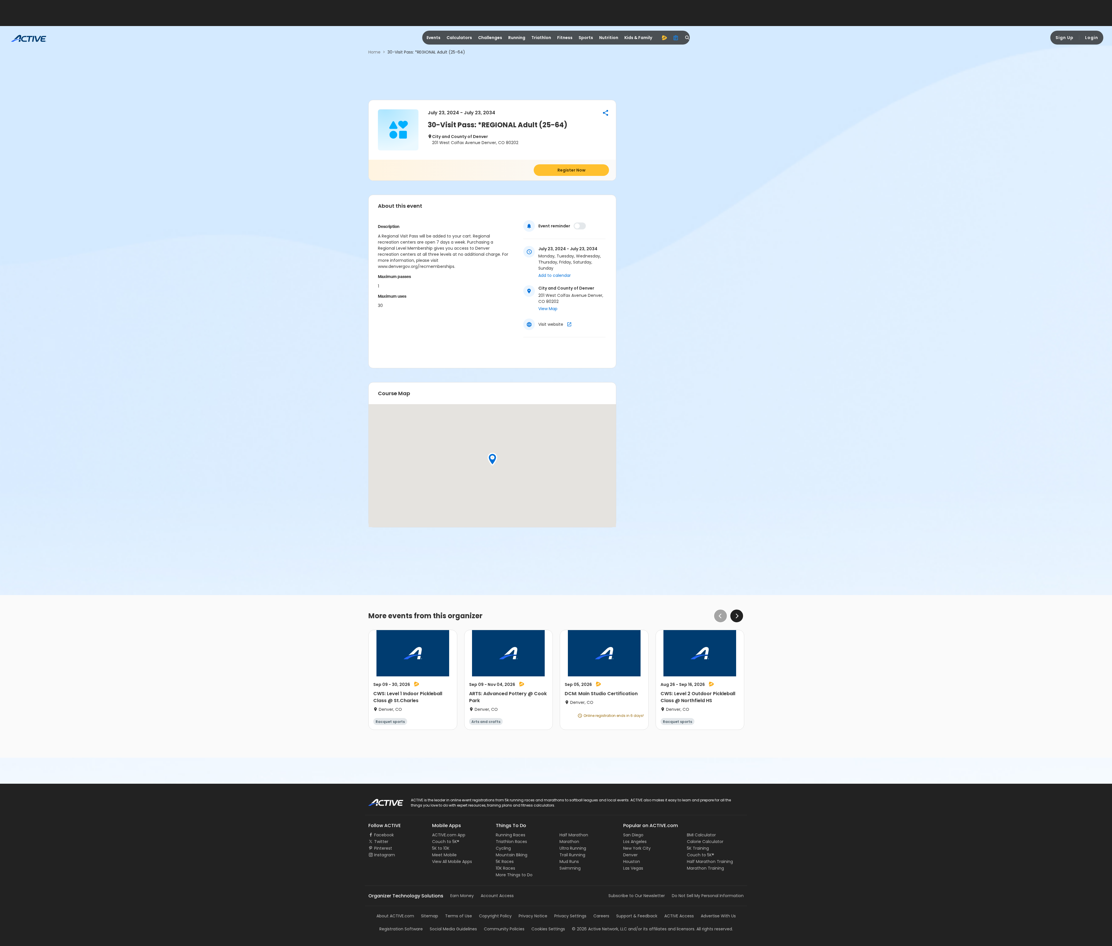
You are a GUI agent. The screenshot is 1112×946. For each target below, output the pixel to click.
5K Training (698, 848)
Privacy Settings (570, 916)
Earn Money (462, 896)
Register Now (571, 170)
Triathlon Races (511, 841)
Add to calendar (554, 275)
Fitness (565, 38)
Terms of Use (458, 916)
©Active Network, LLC (599, 929)
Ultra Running (572, 848)
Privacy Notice (533, 916)
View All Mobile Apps (452, 861)
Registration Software (401, 929)
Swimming (570, 868)
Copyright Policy (495, 916)
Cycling (503, 848)
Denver (630, 855)
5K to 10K (440, 848)
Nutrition (608, 38)
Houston (631, 861)
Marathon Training (705, 868)
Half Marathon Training (710, 861)
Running (516, 38)
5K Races (505, 861)
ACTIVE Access (679, 916)
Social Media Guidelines (453, 929)
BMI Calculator (701, 835)
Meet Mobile (444, 855)
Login (1091, 38)
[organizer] (676, 37)
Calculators (459, 38)
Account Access (497, 896)
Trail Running (572, 855)
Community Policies (504, 929)
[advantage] (664, 37)
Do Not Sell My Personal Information (708, 896)
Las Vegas (633, 868)
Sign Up (1064, 38)
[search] (687, 37)
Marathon (569, 841)
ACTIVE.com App (448, 835)
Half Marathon (573, 835)
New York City (637, 848)
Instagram (384, 855)
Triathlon (541, 38)
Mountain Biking (511, 855)
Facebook (384, 835)
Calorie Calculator (705, 841)
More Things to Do (514, 875)
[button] (605, 112)
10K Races (505, 868)
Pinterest (383, 848)
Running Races (510, 835)
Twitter (381, 841)
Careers (601, 916)
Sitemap (429, 916)
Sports (586, 38)
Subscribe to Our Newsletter (636, 896)
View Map (547, 309)
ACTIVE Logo (380, 800)
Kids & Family (638, 38)
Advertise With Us (718, 916)
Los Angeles (635, 841)
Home (374, 52)
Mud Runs (569, 861)
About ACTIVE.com (395, 916)
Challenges (490, 38)
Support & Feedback (636, 916)
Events (433, 38)
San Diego (633, 835)
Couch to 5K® (445, 841)
